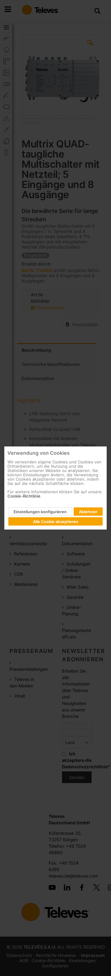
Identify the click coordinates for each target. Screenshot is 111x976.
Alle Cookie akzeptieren (55, 521)
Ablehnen (88, 511)
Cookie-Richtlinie (23, 496)
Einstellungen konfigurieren (40, 511)
